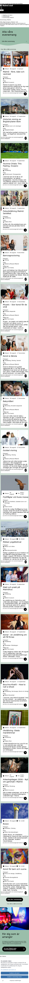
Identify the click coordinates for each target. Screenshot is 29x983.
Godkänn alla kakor (14, 973)
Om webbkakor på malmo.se (8, 969)
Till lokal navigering (5, 3)
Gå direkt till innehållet (17, 3)
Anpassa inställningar (15, 980)
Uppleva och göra (7, 15)
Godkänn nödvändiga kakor (14, 976)
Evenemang (6, 16)
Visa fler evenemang (14, 899)
